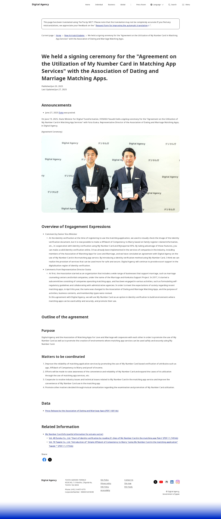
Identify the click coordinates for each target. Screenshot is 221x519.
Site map (127, 483)
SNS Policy (105, 487)
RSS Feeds (128, 487)
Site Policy (105, 480)
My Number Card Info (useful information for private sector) (74, 434)
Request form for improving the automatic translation (122, 25)
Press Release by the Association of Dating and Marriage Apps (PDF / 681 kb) (81, 410)
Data (61, 112)
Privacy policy (106, 483)
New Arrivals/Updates (74, 35)
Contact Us (128, 480)
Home (58, 35)
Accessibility (105, 490)
